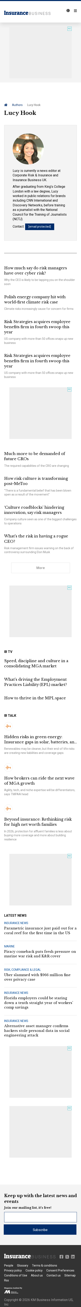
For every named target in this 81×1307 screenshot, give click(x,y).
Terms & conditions (44, 1265)
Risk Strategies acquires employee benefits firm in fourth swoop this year (37, 327)
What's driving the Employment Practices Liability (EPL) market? (35, 682)
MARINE (9, 946)
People (8, 1265)
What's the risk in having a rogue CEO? (36, 539)
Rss (6, 1280)
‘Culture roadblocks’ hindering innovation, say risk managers (34, 510)
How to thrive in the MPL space (35, 698)
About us (37, 1275)
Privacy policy (13, 1270)
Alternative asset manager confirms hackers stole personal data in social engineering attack (37, 1030)
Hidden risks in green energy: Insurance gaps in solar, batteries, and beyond (40, 740)
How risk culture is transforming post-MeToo (36, 481)
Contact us (54, 1275)
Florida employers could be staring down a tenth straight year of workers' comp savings (38, 1002)
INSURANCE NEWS (16, 923)
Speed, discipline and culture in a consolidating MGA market (36, 663)
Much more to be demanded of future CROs (34, 456)
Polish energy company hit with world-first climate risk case (35, 299)
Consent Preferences (60, 1270)
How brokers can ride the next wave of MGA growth (39, 781)
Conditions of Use (15, 1275)
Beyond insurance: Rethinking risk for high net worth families (38, 822)
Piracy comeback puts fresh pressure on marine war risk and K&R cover (40, 953)
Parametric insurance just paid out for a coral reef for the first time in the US (40, 930)
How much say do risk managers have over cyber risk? (35, 271)
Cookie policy (34, 1270)
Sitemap (70, 1275)
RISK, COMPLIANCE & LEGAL (22, 969)
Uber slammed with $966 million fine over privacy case (37, 977)
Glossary (22, 1265)
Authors (17, 105)
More (40, 568)
